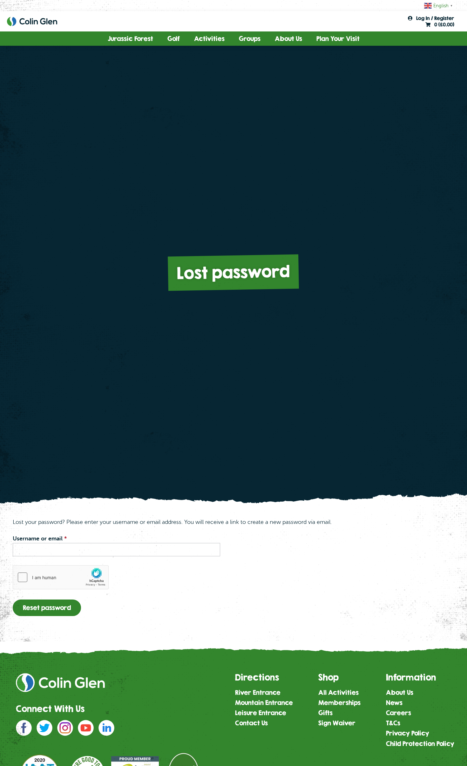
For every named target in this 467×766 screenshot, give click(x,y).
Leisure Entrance (260, 712)
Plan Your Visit (338, 38)
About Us (288, 38)
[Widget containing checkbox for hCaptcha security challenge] (61, 577)
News (394, 702)
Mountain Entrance (264, 702)
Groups (250, 38)
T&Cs (393, 723)
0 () (442, 24)
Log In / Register (433, 18)
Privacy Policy (407, 733)
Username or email (52, 538)
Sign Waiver (336, 723)
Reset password (47, 607)
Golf (173, 38)
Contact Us (251, 723)
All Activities (338, 692)
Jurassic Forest (130, 38)
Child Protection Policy (420, 743)
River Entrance (258, 692)
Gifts (325, 712)
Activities (209, 38)
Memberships (339, 702)
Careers (398, 712)
